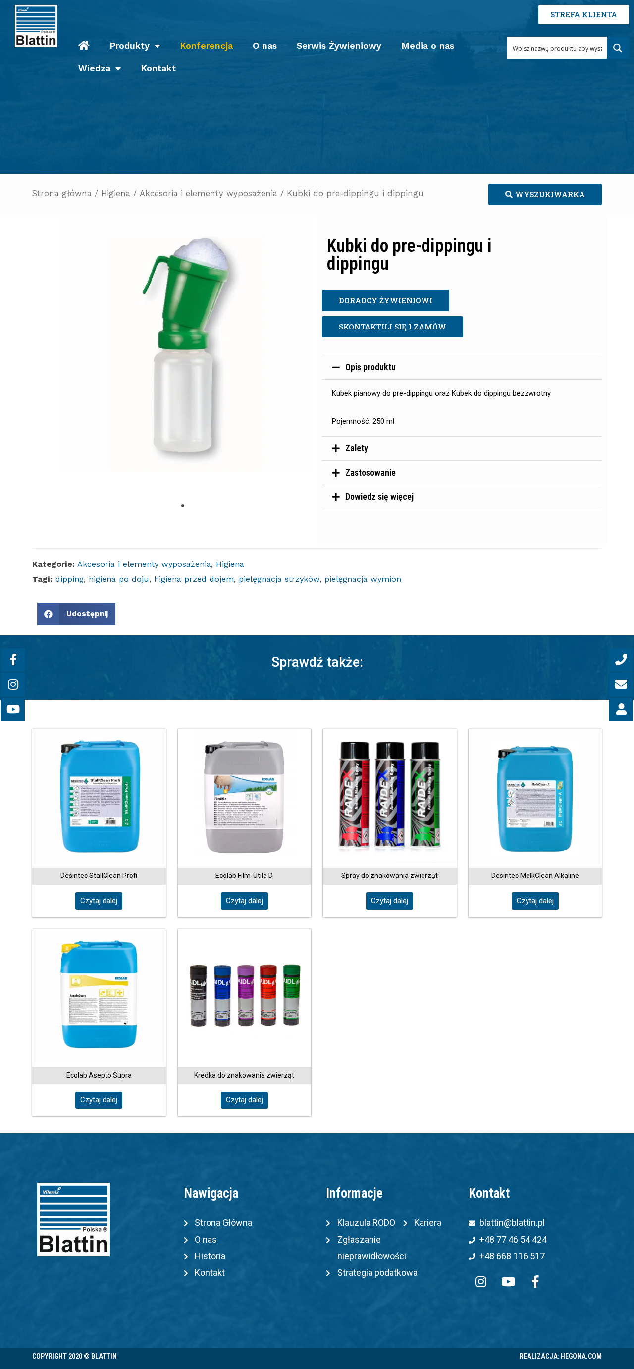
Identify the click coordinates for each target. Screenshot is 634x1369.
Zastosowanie (370, 472)
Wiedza (94, 68)
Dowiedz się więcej (379, 497)
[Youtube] (508, 1281)
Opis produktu (370, 367)
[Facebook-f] (535, 1281)
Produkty (129, 45)
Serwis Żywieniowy (339, 45)
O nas (265, 45)
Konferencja (206, 45)
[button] (545, 194)
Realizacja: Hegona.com (561, 1356)
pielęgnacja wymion (362, 579)
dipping (69, 579)
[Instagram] (481, 1281)
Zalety (356, 448)
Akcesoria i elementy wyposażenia (208, 193)
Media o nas (427, 45)
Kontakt (158, 68)
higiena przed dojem (194, 579)
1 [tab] (183, 506)
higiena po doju (119, 579)
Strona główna (62, 193)
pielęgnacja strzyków (279, 579)
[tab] (462, 367)
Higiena (115, 193)
